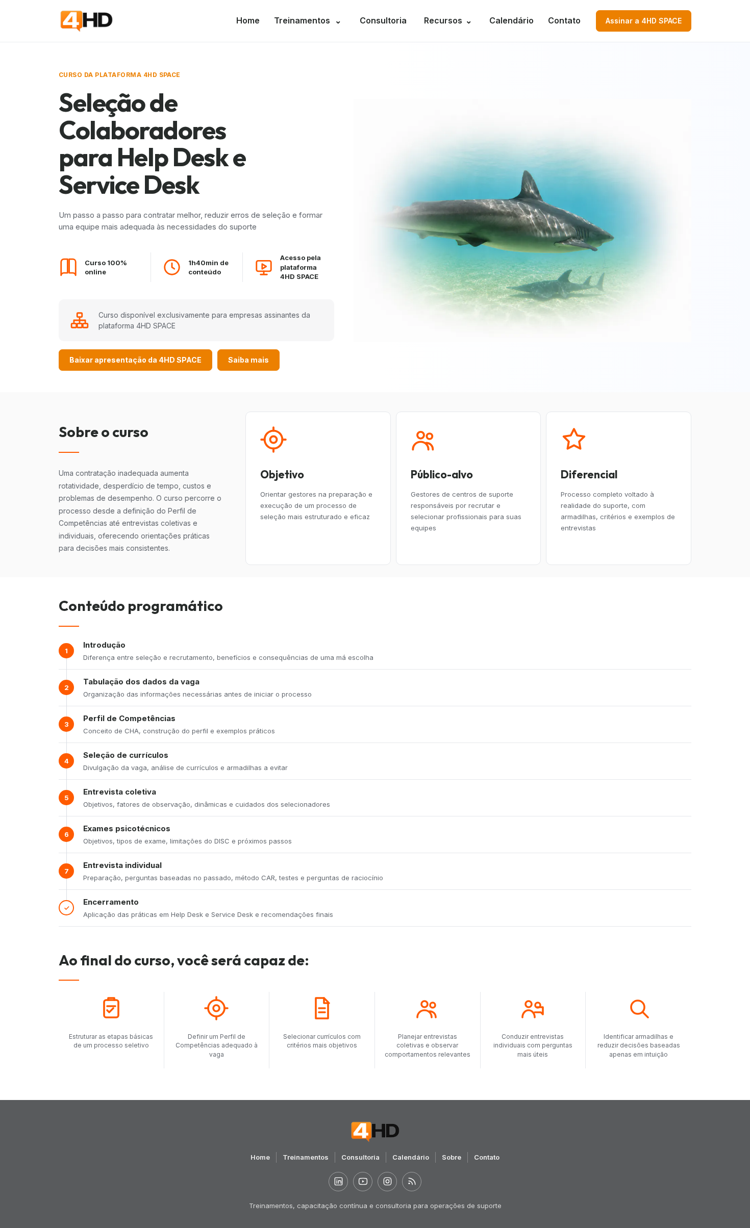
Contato (564, 20)
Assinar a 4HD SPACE (644, 20)
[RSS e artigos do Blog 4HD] (411, 1181)
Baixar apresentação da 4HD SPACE (135, 359)
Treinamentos (302, 20)
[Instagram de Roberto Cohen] (387, 1181)
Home (248, 20)
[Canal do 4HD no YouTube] (362, 1181)
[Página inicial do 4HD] (86, 21)
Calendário (511, 20)
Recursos (448, 20)
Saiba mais (248, 359)
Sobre (451, 1157)
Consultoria (383, 20)
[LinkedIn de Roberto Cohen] (338, 1181)
